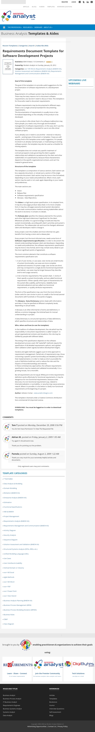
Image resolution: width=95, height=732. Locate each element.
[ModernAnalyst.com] (48, 664)
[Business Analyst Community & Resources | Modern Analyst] (18, 16)
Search (32, 46)
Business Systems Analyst (12, 709)
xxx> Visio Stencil (10, 596)
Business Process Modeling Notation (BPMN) (20, 610)
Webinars (38, 27)
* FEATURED (8, 479)
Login (73, 2)
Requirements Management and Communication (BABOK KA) (38, 72)
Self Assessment (55, 712)
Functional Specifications (13, 507)
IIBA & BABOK (9, 512)
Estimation (8, 502)
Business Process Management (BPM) (17, 605)
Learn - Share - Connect (17, 673)
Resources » (28, 27)
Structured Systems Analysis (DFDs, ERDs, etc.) (20, 549)
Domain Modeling (10, 488)
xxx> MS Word (29, 69)
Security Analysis (10, 535)
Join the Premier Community (47, 673)
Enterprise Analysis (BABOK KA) (15, 498)
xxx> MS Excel (9, 572)
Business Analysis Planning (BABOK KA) (18, 600)
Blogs (34, 7)
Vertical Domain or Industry (14, 568)
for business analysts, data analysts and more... (47, 676)
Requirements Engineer (11, 705)
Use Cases (7, 558)
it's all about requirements (17, 676)
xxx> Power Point (10, 591)
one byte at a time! (78, 676)
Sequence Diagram (10, 540)
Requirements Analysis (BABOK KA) (48, 69)
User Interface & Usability (13, 563)
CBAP (6, 619)
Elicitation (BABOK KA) (12, 493)
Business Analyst (9, 695)
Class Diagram (9, 624)
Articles (26, 7)
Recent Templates (10, 46)
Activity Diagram (10, 530)
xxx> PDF (7, 586)
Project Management (11, 516)
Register (65, 2)
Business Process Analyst (12, 699)
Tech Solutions (78, 673)
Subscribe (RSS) (42, 46)
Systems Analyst (9, 712)
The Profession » (15, 27)
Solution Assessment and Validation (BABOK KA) (32, 71)
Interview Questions (64, 7)
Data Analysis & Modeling (13, 484)
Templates (51, 7)
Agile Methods (9, 577)
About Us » (48, 27)
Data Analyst (7, 715)
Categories (23, 46)
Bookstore (53, 702)
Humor (41, 7)
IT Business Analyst (10, 702)
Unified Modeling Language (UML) (16, 554)
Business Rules (9, 614)
